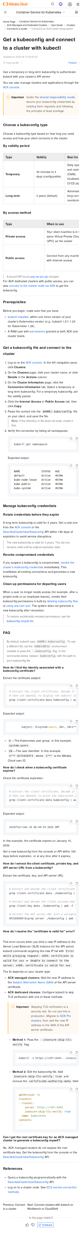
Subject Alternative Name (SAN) (33, 982)
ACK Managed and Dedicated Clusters (27, 25)
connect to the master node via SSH (32, 286)
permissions (37, 331)
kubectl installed (18, 317)
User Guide (57, 25)
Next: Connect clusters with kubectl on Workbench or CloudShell (50, 1207)
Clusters (71, 25)
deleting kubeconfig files (62, 601)
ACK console (11, 87)
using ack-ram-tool (18, 606)
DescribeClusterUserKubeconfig (23, 532)
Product (72, 62)
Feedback (47, 1224)
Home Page (9, 21)
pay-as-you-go (39, 276)
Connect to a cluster (17, 28)
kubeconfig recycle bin (20, 621)
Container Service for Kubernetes (36, 21)
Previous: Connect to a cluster (14, 1207)
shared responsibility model (57, 97)
